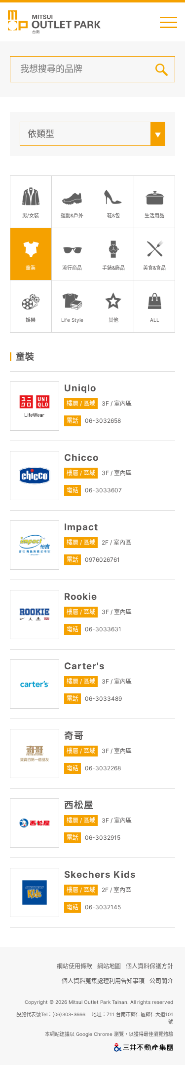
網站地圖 (109, 966)
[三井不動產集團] (143, 1049)
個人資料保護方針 (149, 966)
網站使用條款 (74, 966)
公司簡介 (161, 981)
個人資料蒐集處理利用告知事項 (103, 981)
